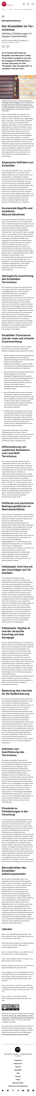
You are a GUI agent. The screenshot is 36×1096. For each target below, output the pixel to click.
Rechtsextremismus (11, 20)
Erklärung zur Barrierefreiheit (18, 1086)
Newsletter (18, 1070)
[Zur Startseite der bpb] (7, 6)
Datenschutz (18, 1063)
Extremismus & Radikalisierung (23, 9)
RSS (18, 1073)
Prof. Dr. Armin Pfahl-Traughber (15, 41)
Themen (4, 9)
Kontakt (18, 1076)
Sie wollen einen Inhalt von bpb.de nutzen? (15, 1034)
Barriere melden (18, 1083)
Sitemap (18, 1067)
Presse (18, 1080)
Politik (10, 9)
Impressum (18, 1060)
